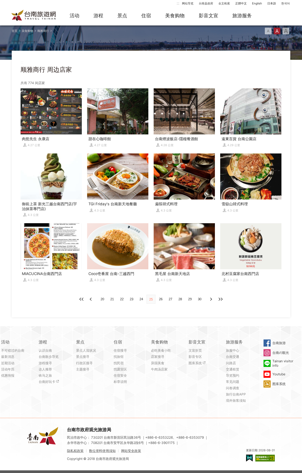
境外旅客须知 (236, 400)
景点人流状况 (86, 350)
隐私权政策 (75, 451)
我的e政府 (249, 458)
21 (112, 299)
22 (122, 299)
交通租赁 (232, 369)
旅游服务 (242, 15)
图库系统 (195, 363)
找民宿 (119, 363)
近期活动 (7, 363)
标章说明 (120, 382)
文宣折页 (195, 350)
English (257, 3)
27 (170, 299)
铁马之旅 (45, 375)
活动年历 (7, 369)
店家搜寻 (157, 357)
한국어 (285, 3)
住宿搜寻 (120, 350)
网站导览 (187, 3)
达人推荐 (45, 369)
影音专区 (195, 357)
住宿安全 (120, 375)
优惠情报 (7, 375)
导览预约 (232, 375)
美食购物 (175, 15)
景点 (122, 15)
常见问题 (232, 382)
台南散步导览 (49, 357)
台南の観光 (280, 353)
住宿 (146, 15)
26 (160, 299)
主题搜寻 (82, 369)
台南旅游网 (34, 16)
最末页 (220, 299)
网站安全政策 (131, 451)
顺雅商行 (43, 31)
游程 (98, 15)
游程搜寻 (45, 363)
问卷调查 (232, 388)
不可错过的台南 (12, 350)
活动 (74, 15)
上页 (210, 299)
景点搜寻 (82, 357)
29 (190, 299)
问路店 (231, 363)
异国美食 (157, 363)
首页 (14, 31)
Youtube (278, 374)
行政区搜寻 (84, 363)
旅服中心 (232, 350)
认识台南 (45, 350)
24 (141, 299)
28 (180, 299)
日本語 (271, 3)
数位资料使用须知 (102, 451)
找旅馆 (119, 357)
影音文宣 (208, 15)
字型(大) (286, 31)
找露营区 (120, 369)
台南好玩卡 (47, 382)
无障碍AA (265, 458)
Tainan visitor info (282, 363)
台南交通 (232, 357)
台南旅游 (279, 343)
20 (102, 299)
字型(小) (268, 31)
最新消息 (7, 357)
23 (131, 299)
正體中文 (241, 3)
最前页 (81, 299)
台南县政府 (206, 3)
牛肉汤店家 (159, 369)
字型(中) (277, 31)
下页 (91, 299)
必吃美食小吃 (161, 350)
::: (178, 3)
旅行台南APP (236, 394)
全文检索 (224, 3)
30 (199, 299)
